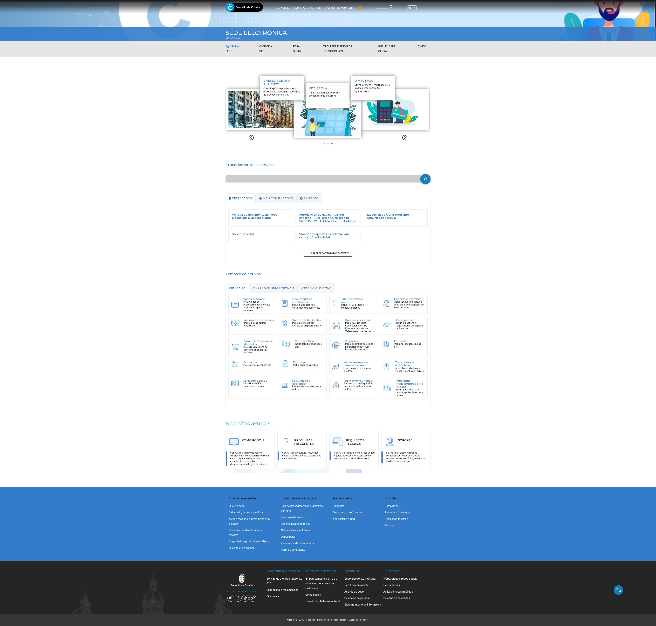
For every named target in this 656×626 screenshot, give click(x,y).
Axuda (422, 47)
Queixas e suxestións (242, 548)
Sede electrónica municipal (360, 579)
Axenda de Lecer (354, 592)
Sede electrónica (256, 32)
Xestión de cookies (358, 619)
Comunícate (345, 8)
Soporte (389, 525)
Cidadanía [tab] (237, 288)
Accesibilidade (340, 619)
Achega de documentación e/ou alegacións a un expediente (254, 216)
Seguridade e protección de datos (249, 542)
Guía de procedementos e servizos (330, 253)
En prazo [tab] (311, 198)
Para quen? (297, 49)
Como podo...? (393, 506)
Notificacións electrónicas (296, 530)
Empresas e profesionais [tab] (273, 288)
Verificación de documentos (297, 543)
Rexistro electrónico (293, 517)
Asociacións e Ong (344, 519)
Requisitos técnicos (396, 519)
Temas (296, 8)
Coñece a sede (265, 49)
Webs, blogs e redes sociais (400, 579)
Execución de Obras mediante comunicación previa (387, 216)
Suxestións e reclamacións (282, 590)
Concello (284, 8)
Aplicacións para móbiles (398, 592)
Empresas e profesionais (348, 513)
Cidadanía (338, 506)
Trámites (328, 8)
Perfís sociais (391, 585)
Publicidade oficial (386, 49)
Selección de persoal (357, 598)
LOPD (301, 619)
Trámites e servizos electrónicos (337, 49)
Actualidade (312, 8)
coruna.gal (233, 38)
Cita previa (272, 596)
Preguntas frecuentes (398, 513)
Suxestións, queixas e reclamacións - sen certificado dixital (325, 235)
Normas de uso (324, 619)
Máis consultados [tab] (277, 198)
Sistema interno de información (362, 605)
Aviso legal (292, 619)
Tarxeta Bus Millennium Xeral (322, 601)
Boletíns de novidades (396, 598)
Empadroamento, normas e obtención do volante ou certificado (321, 583)
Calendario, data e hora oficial (246, 513)
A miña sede (232, 49)
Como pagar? (313, 595)
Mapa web (311, 619)
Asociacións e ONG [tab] (316, 288)
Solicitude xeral (243, 234)
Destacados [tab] (241, 198)
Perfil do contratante (293, 550)
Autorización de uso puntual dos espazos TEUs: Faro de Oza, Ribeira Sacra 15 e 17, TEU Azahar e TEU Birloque (327, 218)
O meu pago (288, 537)
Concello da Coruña (244, 8)
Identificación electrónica (295, 524)
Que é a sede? (237, 506)
